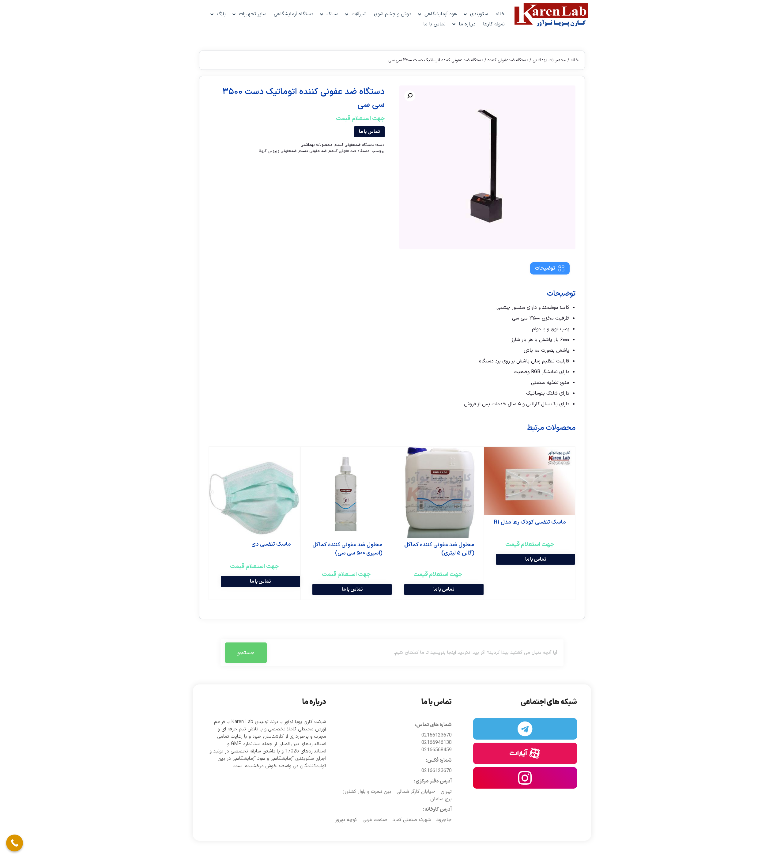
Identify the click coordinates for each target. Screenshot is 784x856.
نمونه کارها (494, 24)
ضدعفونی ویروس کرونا (278, 151)
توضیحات (545, 268)
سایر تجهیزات (252, 14)
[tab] (550, 268)
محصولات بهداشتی (549, 60)
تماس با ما (434, 24)
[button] (409, 95)
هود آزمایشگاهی (440, 14)
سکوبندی (479, 14)
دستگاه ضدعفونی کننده (508, 60)
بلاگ (221, 14)
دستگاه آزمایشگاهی (293, 14)
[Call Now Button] (14, 843)
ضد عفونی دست (313, 151)
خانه (500, 14)
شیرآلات (359, 14)
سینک (332, 14)
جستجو (245, 653)
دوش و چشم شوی (392, 14)
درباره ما (467, 24)
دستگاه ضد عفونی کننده (349, 151)
